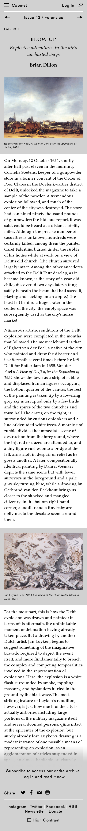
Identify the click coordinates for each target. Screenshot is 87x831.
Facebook (55, 806)
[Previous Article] (7, 17)
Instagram (16, 806)
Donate (55, 811)
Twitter (36, 806)
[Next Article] (79, 17)
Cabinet (19, 5)
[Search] (80, 5)
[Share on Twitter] (23, 792)
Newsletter (35, 811)
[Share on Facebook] (31, 792)
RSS (73, 806)
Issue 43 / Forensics (43, 17)
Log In (68, 5)
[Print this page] (47, 792)
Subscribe (16, 770)
